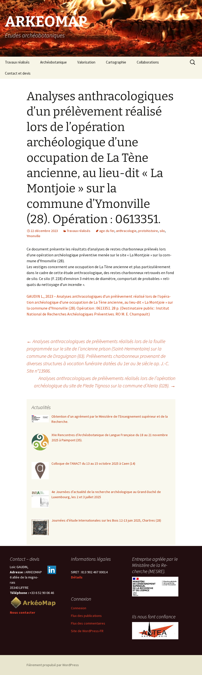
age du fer (106, 231)
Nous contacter (22, 612)
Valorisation (86, 62)
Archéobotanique (53, 62)
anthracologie (126, 231)
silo (162, 231)
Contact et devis (18, 73)
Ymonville (33, 236)
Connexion (78, 608)
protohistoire (148, 231)
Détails (77, 577)
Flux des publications (86, 615)
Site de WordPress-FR (87, 631)
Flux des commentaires (88, 623)
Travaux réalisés (17, 62)
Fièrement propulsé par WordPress (53, 665)
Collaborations (148, 62)
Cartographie (116, 62)
